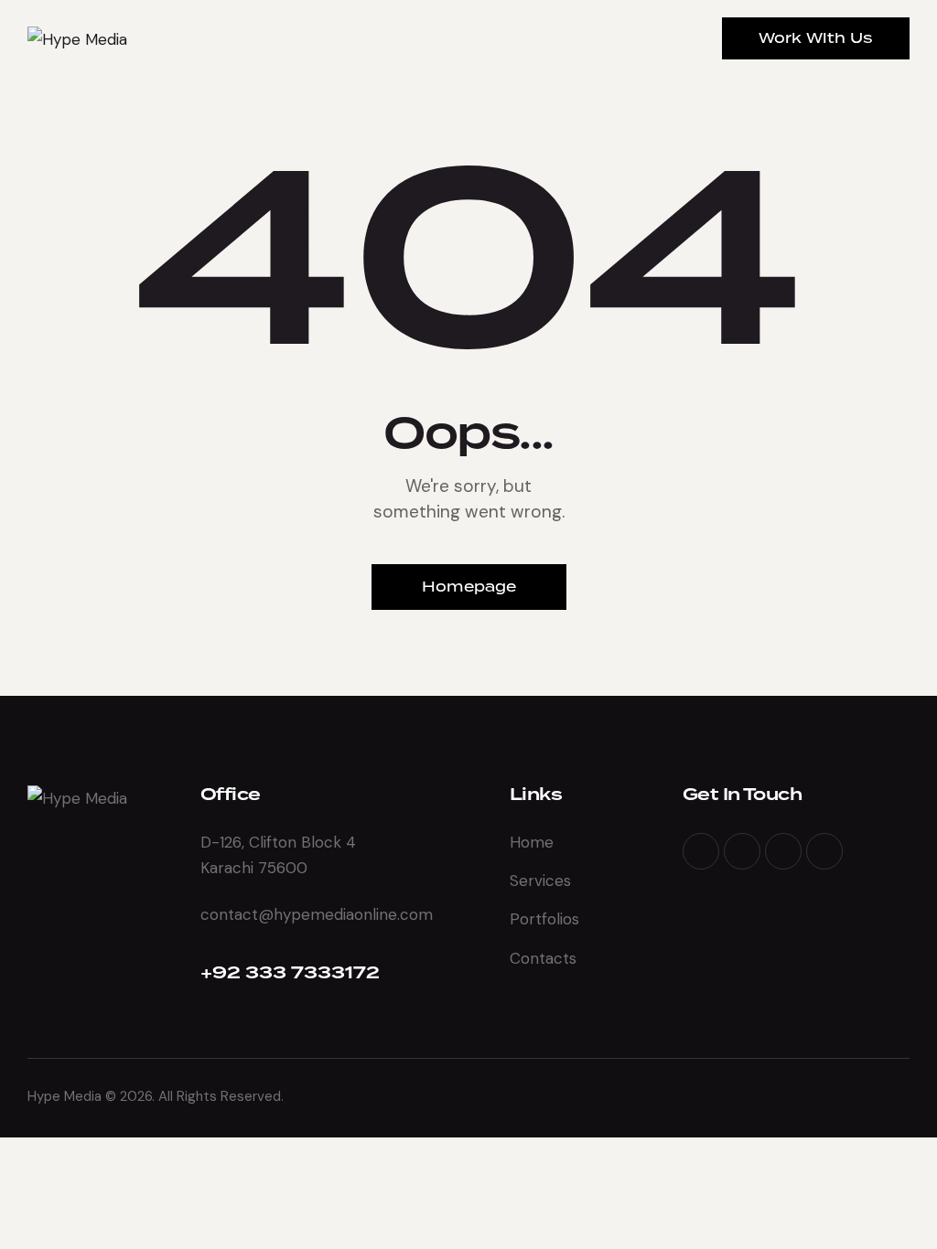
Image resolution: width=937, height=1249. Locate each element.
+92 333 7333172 (290, 973)
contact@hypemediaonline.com (316, 914)
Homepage (469, 586)
